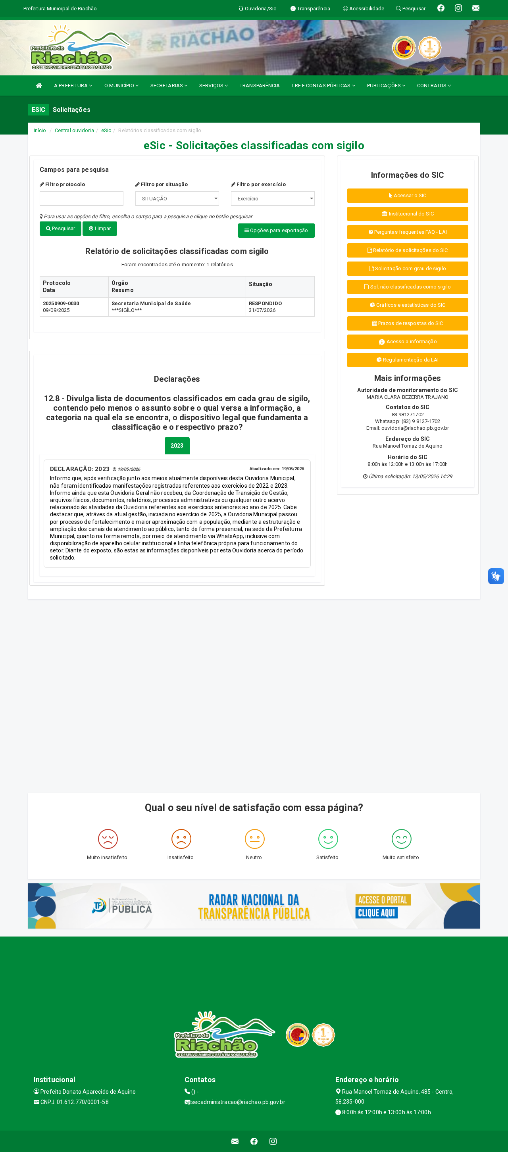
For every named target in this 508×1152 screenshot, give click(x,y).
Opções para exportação (278, 230)
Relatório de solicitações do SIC (410, 250)
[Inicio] (39, 85)
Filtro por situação (164, 184)
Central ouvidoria (74, 130)
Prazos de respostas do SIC (410, 323)
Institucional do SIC (411, 214)
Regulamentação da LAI (410, 360)
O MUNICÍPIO (119, 85)
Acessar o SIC (409, 195)
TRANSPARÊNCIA (260, 85)
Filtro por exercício (260, 184)
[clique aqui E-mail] (235, 1141)
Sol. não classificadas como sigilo (410, 287)
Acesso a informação (411, 341)
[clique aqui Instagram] (273, 1141)
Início (40, 130)
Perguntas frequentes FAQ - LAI (410, 232)
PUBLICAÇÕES (384, 85)
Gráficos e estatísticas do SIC (410, 305)
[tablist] (177, 445)
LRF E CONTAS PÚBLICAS (322, 85)
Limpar (102, 228)
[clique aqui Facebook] (254, 1141)
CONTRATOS (432, 85)
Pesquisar (63, 228)
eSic (106, 130)
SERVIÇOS (212, 85)
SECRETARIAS (167, 85)
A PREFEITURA (71, 85)
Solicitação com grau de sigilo (410, 268)
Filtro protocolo (64, 184)
